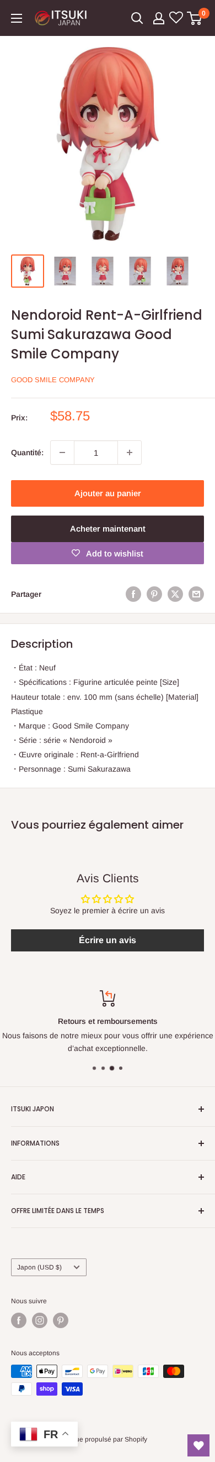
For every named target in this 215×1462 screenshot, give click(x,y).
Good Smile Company (53, 380)
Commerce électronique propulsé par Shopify (79, 1439)
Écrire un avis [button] (107, 940)
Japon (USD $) (39, 1267)
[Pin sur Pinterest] (154, 594)
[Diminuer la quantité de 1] (62, 452)
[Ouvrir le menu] (16, 18)
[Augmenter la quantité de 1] (129, 452)
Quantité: (27, 452)
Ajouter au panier (107, 493)
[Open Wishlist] (198, 1445)
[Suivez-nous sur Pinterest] (60, 1320)
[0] (195, 18)
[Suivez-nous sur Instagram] (39, 1320)
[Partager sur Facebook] (133, 594)
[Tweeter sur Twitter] (175, 594)
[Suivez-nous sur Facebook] (18, 1320)
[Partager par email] (196, 594)
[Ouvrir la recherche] (137, 18)
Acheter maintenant (108, 528)
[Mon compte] (158, 18)
